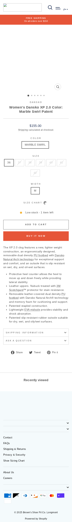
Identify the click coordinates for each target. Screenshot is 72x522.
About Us (8, 472)
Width (36, 184)
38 (30, 162)
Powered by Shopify (36, 518)
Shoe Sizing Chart (14, 460)
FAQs (6, 443)
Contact (7, 437)
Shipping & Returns (14, 449)
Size (36, 156)
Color (36, 138)
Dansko (36, 102)
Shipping (23, 130)
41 (61, 162)
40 (51, 162)
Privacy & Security (14, 454)
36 (9, 162)
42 (35, 172)
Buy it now (36, 236)
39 (40, 162)
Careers (7, 478)
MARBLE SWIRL (35, 144)
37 (19, 162)
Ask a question (19, 340)
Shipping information (25, 332)
